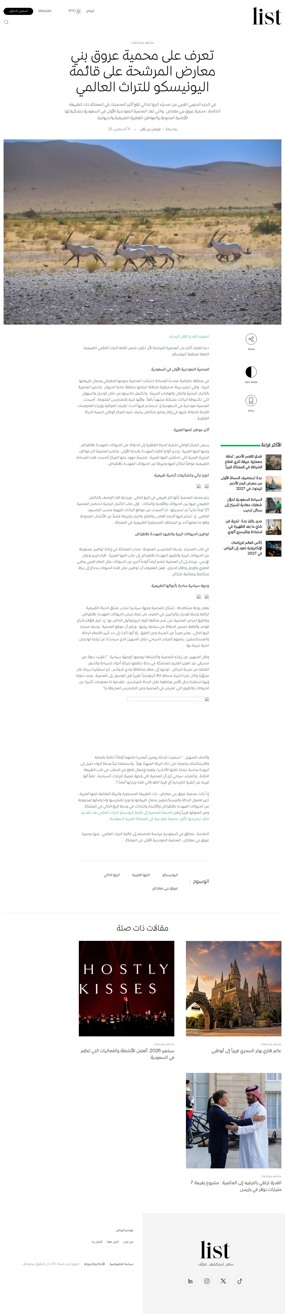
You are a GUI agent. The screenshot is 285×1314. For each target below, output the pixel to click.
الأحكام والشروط (94, 1264)
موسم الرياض (124, 1230)
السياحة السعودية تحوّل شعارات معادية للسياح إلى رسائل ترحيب (243, 505)
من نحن (128, 1242)
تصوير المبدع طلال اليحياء (189, 336)
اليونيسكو (170, 875)
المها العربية (141, 875)
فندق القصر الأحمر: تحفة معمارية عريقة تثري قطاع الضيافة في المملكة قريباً (243, 462)
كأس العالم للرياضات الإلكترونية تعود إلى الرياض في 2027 (243, 548)
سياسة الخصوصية (121, 1264)
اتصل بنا (97, 1242)
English (45, 11)
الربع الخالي (112, 875)
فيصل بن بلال (150, 129)
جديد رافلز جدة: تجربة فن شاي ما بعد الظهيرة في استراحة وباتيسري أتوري (244, 526)
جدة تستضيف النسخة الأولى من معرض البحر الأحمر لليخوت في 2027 (241, 483)
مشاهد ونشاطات (142, 43)
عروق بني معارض (165, 888)
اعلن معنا (113, 1242)
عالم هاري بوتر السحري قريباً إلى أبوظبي (246, 1051)
